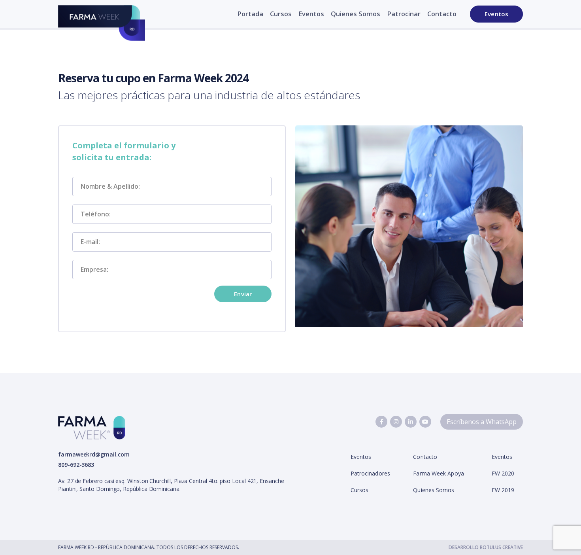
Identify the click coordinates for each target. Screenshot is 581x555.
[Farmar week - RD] (101, 26)
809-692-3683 (76, 464)
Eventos (311, 13)
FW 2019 (503, 490)
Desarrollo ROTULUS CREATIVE (486, 547)
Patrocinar (404, 13)
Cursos (281, 13)
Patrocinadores (370, 473)
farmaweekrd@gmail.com (94, 454)
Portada (250, 13)
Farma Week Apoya (438, 473)
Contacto (441, 13)
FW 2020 (503, 473)
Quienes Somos (355, 13)
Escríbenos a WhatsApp (482, 421)
